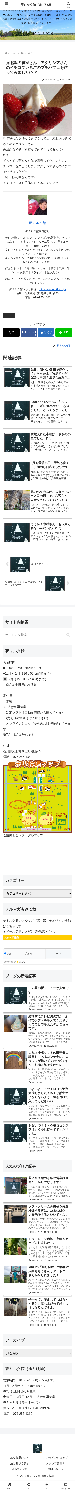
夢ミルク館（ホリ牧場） (37, 4)
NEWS (10, 315)
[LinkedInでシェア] (46, 1178)
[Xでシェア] (12, 1157)
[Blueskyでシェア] (46, 1157)
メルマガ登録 (20, 1469)
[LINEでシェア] (12, 1178)
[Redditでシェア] (46, 1168)
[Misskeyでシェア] (62, 1157)
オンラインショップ (55, 1457)
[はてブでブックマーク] (62, 1168)
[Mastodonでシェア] (29, 1157)
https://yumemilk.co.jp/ (52, 289)
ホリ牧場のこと (19, 1457)
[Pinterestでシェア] (29, 1178)
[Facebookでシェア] (12, 1168)
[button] (68, 635)
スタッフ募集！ (55, 1463)
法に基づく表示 (19, 1463)
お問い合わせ (56, 1469)
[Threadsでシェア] (29, 1168)
